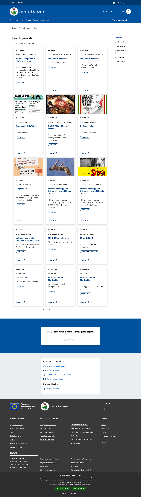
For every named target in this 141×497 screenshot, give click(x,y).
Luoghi (103, 442)
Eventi (103, 446)
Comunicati (105, 428)
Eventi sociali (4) (120, 42)
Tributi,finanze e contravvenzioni (82, 432)
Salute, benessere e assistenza (81, 439)
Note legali (74, 466)
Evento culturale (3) (120, 51)
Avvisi (103, 432)
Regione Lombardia (16, 2)
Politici (12, 439)
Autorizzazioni (76, 443)
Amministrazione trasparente (81, 459)
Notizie (103, 425)
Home (14, 28)
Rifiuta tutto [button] (79, 488)
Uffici (11, 432)
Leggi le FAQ (44, 466)
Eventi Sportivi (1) (121, 46)
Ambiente (74, 436)
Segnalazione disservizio (48, 462)
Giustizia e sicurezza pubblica (81, 428)
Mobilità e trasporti (47, 439)
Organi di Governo (16, 425)
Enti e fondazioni (16, 436)
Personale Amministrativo (19, 443)
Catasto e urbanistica (47, 436)
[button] (70, 493)
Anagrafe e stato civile (48, 425)
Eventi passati (120, 61)
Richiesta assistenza (47, 470)
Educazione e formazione (79, 424)
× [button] (138, 474)
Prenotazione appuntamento (50, 459)
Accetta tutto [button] (62, 488)
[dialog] (70, 484)
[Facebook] (110, 11)
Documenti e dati (16, 447)
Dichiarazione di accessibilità (81, 470)
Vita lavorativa (45, 428)
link (90, 484)
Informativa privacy (78, 462)
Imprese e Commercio (47, 432)
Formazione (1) (120, 57)
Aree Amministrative (17, 428)
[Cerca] (128, 11)
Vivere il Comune (25, 28)
